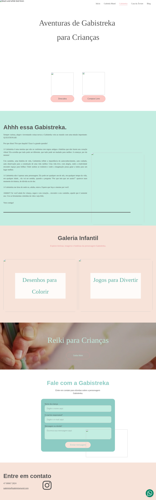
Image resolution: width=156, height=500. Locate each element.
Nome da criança (51, 404)
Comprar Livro (94, 99)
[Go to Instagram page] (47, 485)
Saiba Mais (78, 355)
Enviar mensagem (78, 445)
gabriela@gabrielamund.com (16, 488)
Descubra (62, 99)
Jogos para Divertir (115, 280)
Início (98, 4)
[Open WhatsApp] (150, 493)
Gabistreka (123, 4)
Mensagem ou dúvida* (53, 426)
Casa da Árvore (137, 4)
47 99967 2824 (9, 483)
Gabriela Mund (110, 4)
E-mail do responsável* (54, 415)
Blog (149, 4)
